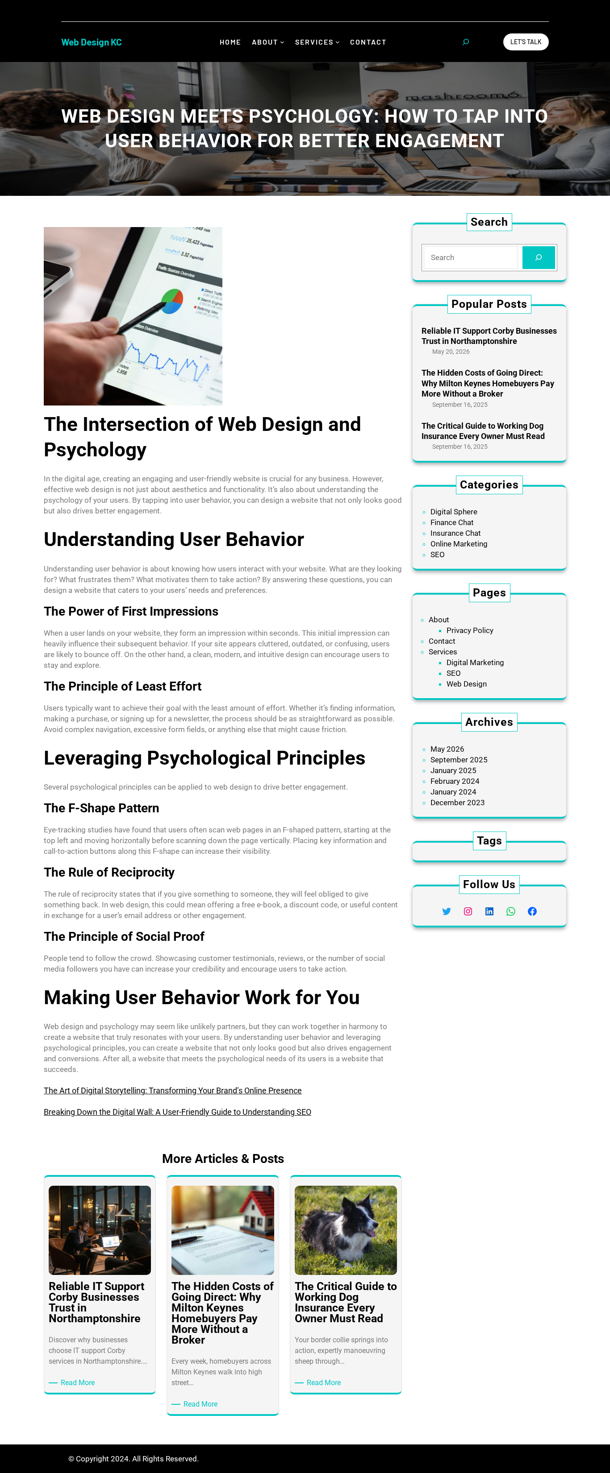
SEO (437, 554)
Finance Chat (452, 522)
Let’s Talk (526, 42)
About (439, 619)
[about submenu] (282, 42)
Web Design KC (91, 41)
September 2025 (459, 759)
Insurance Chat (455, 533)
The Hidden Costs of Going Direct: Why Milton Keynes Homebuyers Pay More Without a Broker (488, 383)
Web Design (467, 683)
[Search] (538, 257)
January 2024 (453, 791)
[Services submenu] (337, 42)
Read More (79, 1383)
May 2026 (447, 749)
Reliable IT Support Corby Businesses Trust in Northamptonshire (489, 336)
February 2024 (455, 781)
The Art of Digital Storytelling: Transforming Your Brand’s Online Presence (173, 1090)
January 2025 (453, 770)
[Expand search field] (465, 42)
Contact (442, 641)
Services (443, 651)
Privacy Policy (470, 630)
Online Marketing (459, 543)
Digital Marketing (475, 662)
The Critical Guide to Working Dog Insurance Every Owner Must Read (483, 431)
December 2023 (457, 802)
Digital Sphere (453, 511)
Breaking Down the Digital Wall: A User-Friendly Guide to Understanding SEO (177, 1112)
